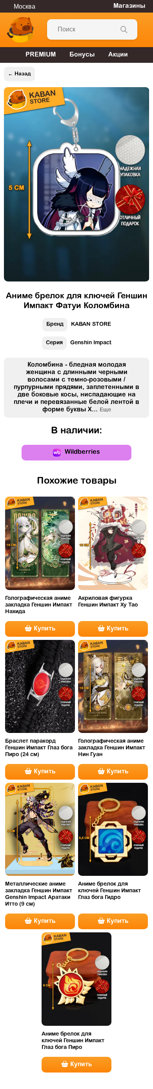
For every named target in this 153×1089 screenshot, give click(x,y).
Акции (118, 55)
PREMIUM (41, 55)
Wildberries (82, 452)
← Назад (19, 74)
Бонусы (82, 55)
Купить (43, 629)
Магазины (129, 6)
